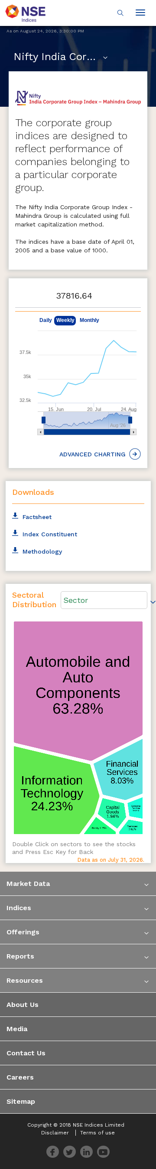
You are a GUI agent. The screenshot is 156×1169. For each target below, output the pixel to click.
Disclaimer (55, 1133)
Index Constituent (50, 534)
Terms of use (97, 1133)
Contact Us (26, 1053)
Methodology (42, 551)
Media (16, 1029)
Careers (20, 1077)
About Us (22, 1004)
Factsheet (37, 516)
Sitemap (20, 1101)
